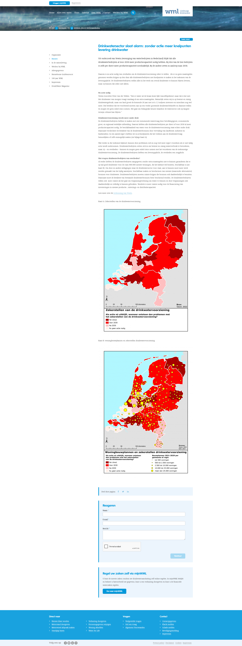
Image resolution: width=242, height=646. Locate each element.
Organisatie (56, 55)
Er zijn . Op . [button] (74, 28)
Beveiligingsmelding (170, 631)
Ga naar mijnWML (115, 591)
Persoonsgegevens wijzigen (100, 624)
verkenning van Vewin (122, 193)
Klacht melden (168, 624)
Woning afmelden (96, 627)
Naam (105, 510)
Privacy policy (158, 643)
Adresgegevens (58, 70)
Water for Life (94, 631)
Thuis (76, 12)
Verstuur (178, 556)
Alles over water (64, 12)
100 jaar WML (57, 78)
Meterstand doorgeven (61, 624)
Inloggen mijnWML (59, 3)
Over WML (96, 12)
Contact (106, 12)
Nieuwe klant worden (60, 621)
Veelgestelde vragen (133, 621)
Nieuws (55, 59)
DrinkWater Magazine (60, 86)
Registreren (76, 3)
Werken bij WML (120, 12)
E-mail (105, 519)
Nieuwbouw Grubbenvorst (62, 74)
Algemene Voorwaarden (135, 627)
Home (51, 12)
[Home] (177, 11)
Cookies (178, 643)
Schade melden (168, 627)
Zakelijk (85, 12)
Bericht (105, 528)
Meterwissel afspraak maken (63, 627)
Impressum (56, 82)
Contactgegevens (169, 621)
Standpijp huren (58, 631)
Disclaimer (169, 643)
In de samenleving (59, 63)
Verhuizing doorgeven (97, 621)
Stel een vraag (131, 624)
